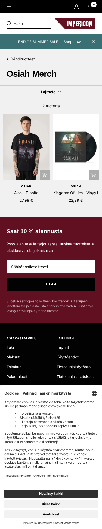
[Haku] (44, 23)
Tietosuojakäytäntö (74, 366)
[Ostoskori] (90, 6)
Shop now (72, 42)
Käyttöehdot (68, 357)
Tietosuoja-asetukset (75, 376)
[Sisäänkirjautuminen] (76, 6)
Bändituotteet (23, 59)
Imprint (63, 347)
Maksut (13, 357)
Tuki (10, 347)
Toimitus (14, 366)
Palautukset (17, 376)
